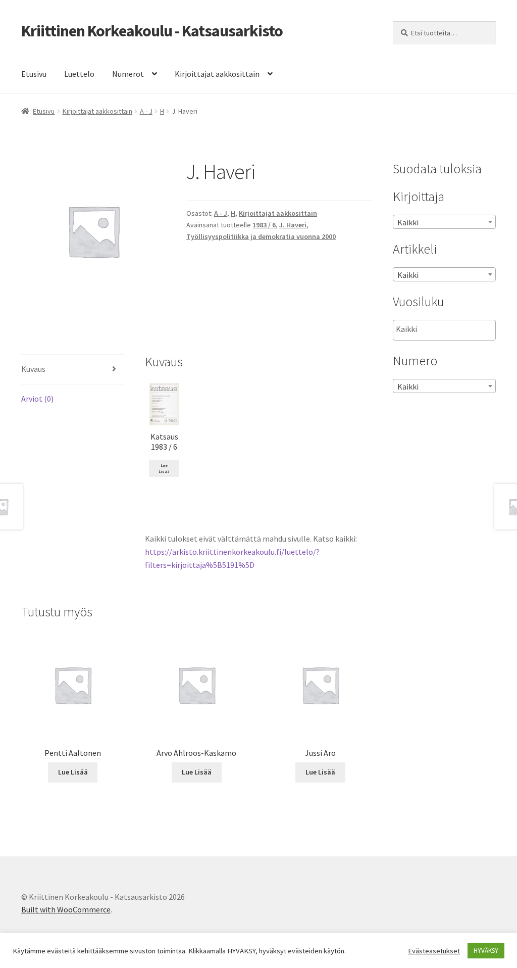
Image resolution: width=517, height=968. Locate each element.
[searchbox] (446, 329)
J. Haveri (292, 224)
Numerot (128, 74)
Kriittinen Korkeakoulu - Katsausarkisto (152, 31)
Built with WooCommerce (66, 909)
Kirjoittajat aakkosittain (217, 74)
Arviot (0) (37, 399)
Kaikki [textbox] (408, 222)
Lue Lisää (164, 468)
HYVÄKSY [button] (486, 950)
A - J (146, 111)
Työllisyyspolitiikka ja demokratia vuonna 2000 (261, 236)
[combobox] (444, 222)
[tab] (72, 369)
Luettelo (79, 74)
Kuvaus (33, 369)
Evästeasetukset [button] (434, 950)
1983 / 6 (264, 224)
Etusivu (33, 74)
